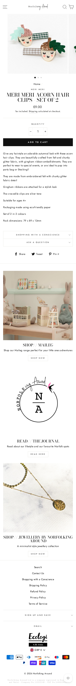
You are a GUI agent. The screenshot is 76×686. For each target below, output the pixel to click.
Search (38, 567)
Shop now (38, 554)
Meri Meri (38, 89)
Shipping (33, 111)
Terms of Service (38, 603)
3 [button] (41, 78)
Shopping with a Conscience (38, 234)
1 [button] (35, 78)
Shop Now (38, 358)
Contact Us (38, 573)
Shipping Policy (38, 585)
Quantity (38, 124)
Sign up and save (38, 615)
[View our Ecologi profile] (38, 640)
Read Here (38, 454)
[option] (38, 44)
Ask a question (38, 242)
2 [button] (38, 78)
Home (37, 84)
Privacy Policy (38, 597)
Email (38, 626)
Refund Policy (38, 591)
